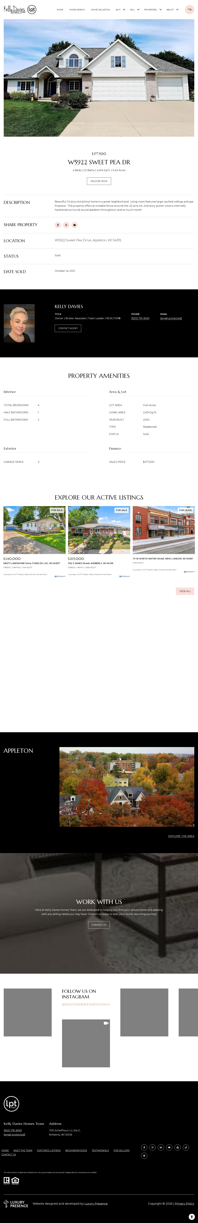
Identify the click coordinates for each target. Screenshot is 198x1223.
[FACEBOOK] (144, 1147)
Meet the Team (22, 1150)
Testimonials (100, 1150)
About (170, 9)
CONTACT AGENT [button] (68, 328)
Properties (150, 9)
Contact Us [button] (99, 925)
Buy (118, 9)
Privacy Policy (184, 1203)
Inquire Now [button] (99, 181)
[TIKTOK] (186, 1147)
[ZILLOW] (177, 1147)
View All (185, 591)
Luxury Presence (96, 1203)
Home (60, 9)
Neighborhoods (76, 1150)
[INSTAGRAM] (152, 1147)
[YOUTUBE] (169, 1147)
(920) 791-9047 (140, 318)
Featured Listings (49, 1150)
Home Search (77, 9)
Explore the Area (181, 836)
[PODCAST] (144, 1156)
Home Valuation (100, 9)
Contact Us (8, 1154)
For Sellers (121, 1150)
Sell (132, 9)
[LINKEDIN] (161, 1147)
